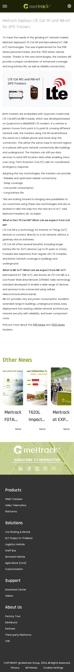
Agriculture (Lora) (15, 563)
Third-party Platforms (18, 635)
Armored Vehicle (15, 556)
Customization (14, 569)
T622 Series (58, 325)
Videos (9, 596)
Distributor (11, 622)
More (18, 429)
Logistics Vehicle (15, 544)
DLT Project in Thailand (18, 538)
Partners (10, 628)
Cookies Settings (53, 667)
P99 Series (39, 325)
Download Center (15, 589)
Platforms (11, 511)
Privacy (15, 667)
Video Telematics (15, 505)
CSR (7, 641)
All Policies (31, 667)
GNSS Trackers (13, 499)
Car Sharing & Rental (17, 532)
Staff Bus (10, 550)
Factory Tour (12, 616)
